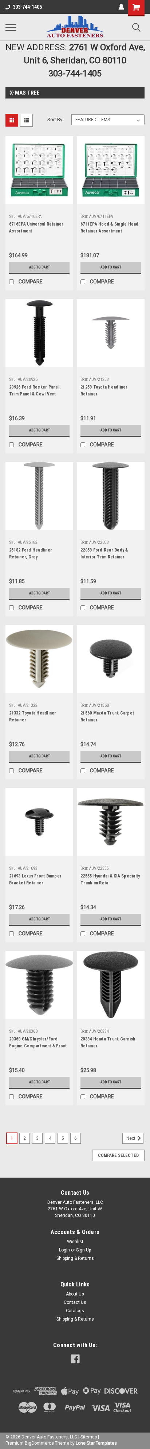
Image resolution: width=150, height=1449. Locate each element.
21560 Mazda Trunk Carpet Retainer (107, 716)
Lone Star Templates (96, 1443)
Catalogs (75, 1310)
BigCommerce (39, 1443)
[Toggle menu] (10, 27)
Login (64, 1250)
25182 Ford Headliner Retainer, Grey (30, 554)
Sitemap (88, 1437)
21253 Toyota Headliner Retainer (104, 391)
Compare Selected (118, 1155)
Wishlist (75, 1241)
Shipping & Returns (75, 1258)
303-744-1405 (27, 7)
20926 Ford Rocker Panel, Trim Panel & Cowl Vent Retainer (34, 391)
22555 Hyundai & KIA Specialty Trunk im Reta (110, 879)
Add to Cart (39, 267)
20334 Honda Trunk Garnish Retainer (107, 1042)
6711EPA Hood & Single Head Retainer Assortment (109, 228)
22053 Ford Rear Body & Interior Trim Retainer (104, 554)
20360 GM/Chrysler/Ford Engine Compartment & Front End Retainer (38, 1043)
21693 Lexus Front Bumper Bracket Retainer (35, 879)
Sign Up (83, 1250)
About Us (75, 1294)
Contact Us (75, 1302)
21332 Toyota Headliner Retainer (32, 716)
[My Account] (121, 7)
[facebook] (75, 1359)
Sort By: (55, 119)
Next (131, 1138)
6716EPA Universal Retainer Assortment (36, 228)
